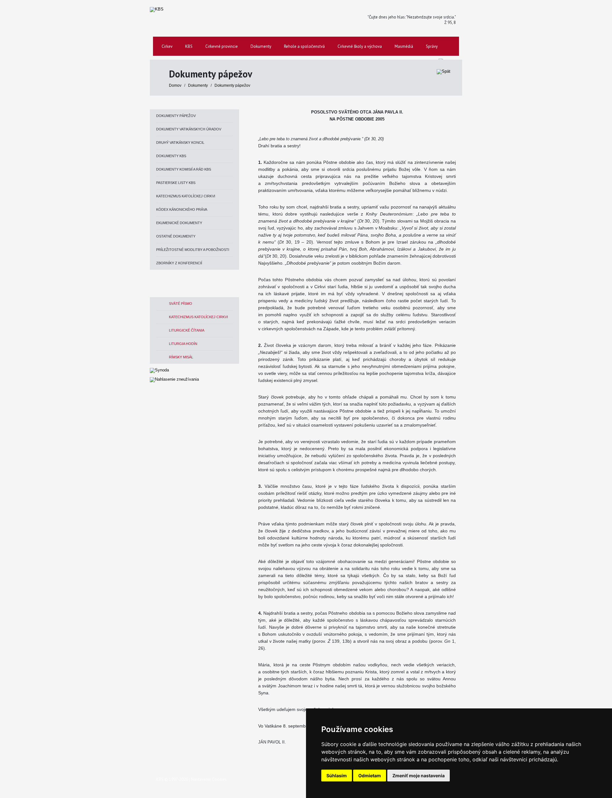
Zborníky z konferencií (179, 263)
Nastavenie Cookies (209, 779)
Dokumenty (198, 85)
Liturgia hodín (183, 344)
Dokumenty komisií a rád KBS (183, 169)
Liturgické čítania (186, 330)
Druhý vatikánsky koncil (180, 142)
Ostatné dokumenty (175, 236)
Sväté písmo (180, 303)
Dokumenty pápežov (232, 85)
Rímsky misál (181, 357)
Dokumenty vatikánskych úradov (188, 129)
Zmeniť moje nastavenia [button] (418, 775)
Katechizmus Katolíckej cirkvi (185, 196)
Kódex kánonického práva (181, 209)
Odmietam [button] (369, 775)
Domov (175, 85)
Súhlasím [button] (336, 775)
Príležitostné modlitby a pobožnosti (192, 250)
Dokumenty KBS (171, 156)
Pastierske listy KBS (175, 183)
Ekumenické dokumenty (179, 223)
